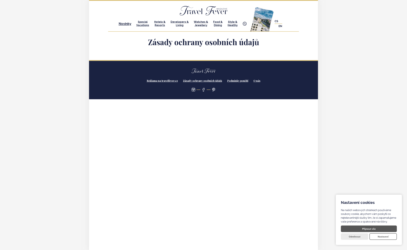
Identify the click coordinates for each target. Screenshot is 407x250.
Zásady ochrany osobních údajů (202, 80)
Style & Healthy (233, 23)
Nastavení (383, 236)
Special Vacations (142, 23)
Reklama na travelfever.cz (162, 80)
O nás (256, 80)
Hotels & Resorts (160, 23)
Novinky (125, 24)
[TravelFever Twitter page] (193, 90)
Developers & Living (180, 23)
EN (280, 26)
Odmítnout (354, 236)
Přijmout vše (369, 229)
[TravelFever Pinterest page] (214, 90)
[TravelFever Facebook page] (203, 90)
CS (276, 21)
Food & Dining (218, 23)
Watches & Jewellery (201, 23)
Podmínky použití (237, 80)
